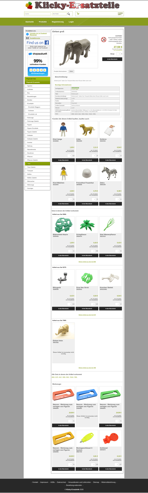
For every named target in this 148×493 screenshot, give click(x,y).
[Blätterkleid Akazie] (63, 224)
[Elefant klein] (63, 331)
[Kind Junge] (63, 129)
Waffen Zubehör (32, 178)
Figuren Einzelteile (32, 128)
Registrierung (58, 22)
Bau (28, 93)
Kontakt (35, 482)
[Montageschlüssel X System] (87, 438)
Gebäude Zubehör (32, 139)
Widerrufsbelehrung (108, 482)
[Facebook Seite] (38, 44)
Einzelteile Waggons (34, 107)
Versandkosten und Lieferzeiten (79, 482)
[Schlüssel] (110, 438)
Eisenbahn (30, 103)
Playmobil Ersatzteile (33, 82)
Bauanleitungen (31, 96)
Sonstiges (30, 188)
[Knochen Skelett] (110, 277)
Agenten (29, 86)
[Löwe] (87, 129)
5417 (79, 114)
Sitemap (96, 482)
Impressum (44, 482)
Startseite (29, 22)
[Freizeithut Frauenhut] (87, 173)
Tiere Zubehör (31, 167)
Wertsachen (30, 181)
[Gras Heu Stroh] (87, 277)
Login (71, 22)
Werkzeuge (30, 185)
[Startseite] (72, 6)
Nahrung (29, 146)
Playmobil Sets (31, 79)
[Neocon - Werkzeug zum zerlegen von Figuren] (63, 394)
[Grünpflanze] (87, 224)
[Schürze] (110, 129)
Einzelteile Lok (32, 114)
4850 (72, 114)
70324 (90, 114)
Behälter (29, 100)
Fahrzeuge (30, 117)
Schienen (31, 110)
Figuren (29, 125)
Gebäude (30, 135)
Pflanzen (30, 156)
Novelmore (30, 153)
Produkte (43, 22)
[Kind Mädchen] (63, 173)
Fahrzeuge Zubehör (33, 121)
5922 (86, 114)
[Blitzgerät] (63, 277)
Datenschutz (61, 482)
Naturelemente (31, 149)
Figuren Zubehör (32, 132)
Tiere (28, 163)
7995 (94, 114)
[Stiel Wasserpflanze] (110, 224)
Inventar (29, 142)
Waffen (29, 174)
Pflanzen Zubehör (32, 160)
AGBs (52, 482)
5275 (76, 114)
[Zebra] (110, 173)
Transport (30, 170)
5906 (83, 114)
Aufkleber (30, 89)
